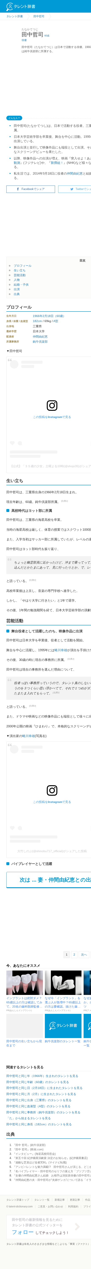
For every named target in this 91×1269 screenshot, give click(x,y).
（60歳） (60, 316)
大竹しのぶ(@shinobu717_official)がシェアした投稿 (52, 851)
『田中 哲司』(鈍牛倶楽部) (29, 1145)
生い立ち (20, 270)
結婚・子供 (21, 284)
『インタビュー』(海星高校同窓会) (34, 1153)
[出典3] (32, 580)
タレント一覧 (42, 1199)
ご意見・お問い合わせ (50, 1206)
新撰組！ (57, 162)
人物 (17, 279)
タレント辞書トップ (17, 1199)
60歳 (46, 35)
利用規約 (73, 1206)
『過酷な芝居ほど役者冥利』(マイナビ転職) (40, 1162)
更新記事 (75, 1199)
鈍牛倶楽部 (40, 341)
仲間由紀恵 (75, 173)
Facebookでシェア (33, 189)
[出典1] (64, 501)
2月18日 (48, 316)
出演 (17, 289)
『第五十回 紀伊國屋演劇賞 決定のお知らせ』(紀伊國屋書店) (50, 1158)
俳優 (24, 40)
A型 (55, 321)
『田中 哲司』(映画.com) (28, 1149)
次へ (84, 954)
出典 (17, 294)
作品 (87, 1199)
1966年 (38, 316)
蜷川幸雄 (60, 650)
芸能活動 (20, 275)
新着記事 (60, 1199)
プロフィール (23, 265)
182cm (37, 321)
